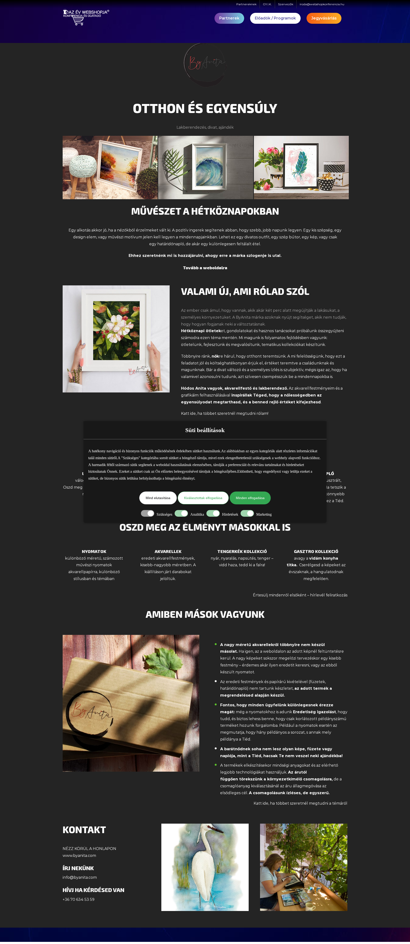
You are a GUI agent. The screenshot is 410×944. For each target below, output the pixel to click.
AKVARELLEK (168, 551)
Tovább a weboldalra (205, 267)
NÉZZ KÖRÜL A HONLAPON (89, 848)
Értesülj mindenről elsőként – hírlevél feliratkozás (300, 595)
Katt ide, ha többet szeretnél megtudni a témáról (300, 803)
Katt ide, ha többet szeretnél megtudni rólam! (224, 413)
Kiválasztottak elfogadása (203, 498)
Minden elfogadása (250, 498)
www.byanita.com (79, 855)
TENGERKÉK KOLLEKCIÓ (242, 551)
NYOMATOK (94, 551)
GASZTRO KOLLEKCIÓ (316, 551)
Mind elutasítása (158, 498)
